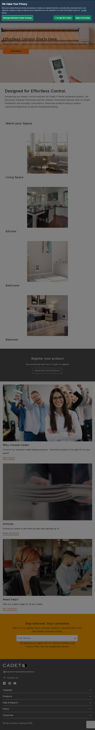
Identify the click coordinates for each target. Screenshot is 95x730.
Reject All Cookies (83, 18)
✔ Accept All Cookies (63, 18)
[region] (47, 11)
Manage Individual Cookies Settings (17, 18)
